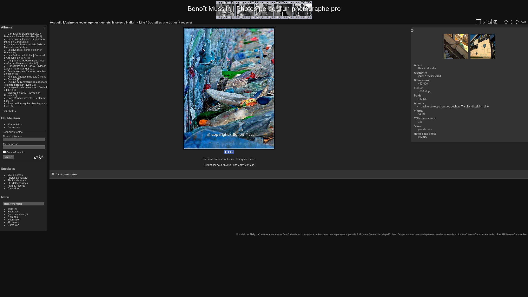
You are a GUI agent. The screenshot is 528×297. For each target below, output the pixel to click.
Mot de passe (10, 144)
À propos (13, 217)
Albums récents (16, 185)
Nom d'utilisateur (12, 136)
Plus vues (13, 222)
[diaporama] (484, 22)
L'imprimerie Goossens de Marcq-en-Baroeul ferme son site (24, 62)
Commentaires (16, 214)
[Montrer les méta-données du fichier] (490, 22)
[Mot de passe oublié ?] (41, 158)
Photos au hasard (17, 177)
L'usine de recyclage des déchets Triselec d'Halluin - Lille (25, 83)
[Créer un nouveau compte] (35, 158)
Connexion (14, 127)
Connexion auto (15, 152)
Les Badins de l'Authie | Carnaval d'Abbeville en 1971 (24, 56)
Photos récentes (17, 180)
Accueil (55, 22)
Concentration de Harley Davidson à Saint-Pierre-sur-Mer (25, 67)
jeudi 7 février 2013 (429, 76)
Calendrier (14, 188)
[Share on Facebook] (229, 153)
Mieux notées (15, 175)
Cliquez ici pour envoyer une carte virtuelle (229, 164)
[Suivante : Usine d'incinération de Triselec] (516, 22)
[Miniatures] (506, 22)
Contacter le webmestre (270, 234)
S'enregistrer (15, 124)
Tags (10, 208)
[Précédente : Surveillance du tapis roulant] (511, 22)
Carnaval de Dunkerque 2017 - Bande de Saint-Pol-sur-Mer (23, 35)
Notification (14, 219)
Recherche (14, 211)
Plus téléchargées (18, 183)
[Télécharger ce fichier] (495, 22)
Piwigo (253, 234)
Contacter (13, 225)
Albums (6, 27)
